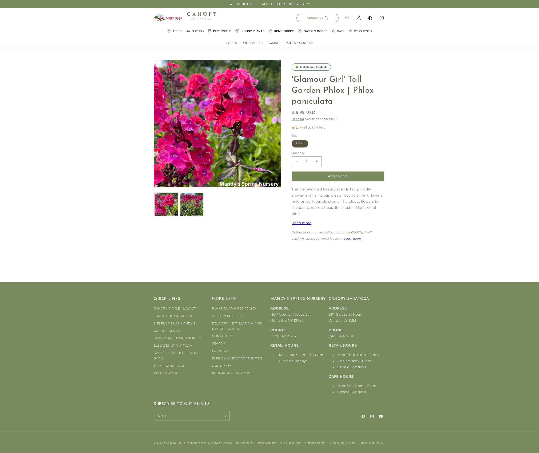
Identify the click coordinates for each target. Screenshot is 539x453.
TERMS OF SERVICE (169, 366)
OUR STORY (221, 366)
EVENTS (231, 43)
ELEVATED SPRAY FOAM (173, 345)
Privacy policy (267, 443)
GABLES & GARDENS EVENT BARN (176, 356)
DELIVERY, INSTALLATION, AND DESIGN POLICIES (237, 326)
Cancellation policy (371, 443)
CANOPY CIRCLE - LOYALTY (175, 308)
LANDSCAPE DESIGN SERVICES (179, 338)
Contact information (342, 443)
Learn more (352, 238)
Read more (301, 223)
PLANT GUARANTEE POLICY (234, 308)
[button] (347, 18)
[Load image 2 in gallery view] (192, 204)
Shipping (298, 119)
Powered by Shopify (219, 443)
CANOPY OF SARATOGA (173, 316)
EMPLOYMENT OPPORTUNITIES (237, 358)
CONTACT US (222, 336)
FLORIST (272, 43)
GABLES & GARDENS (299, 43)
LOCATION (220, 351)
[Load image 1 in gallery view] (166, 204)
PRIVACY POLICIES (227, 316)
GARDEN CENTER (167, 331)
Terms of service (290, 443)
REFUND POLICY (167, 373)
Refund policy (245, 443)
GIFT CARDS (251, 43)
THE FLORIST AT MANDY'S (174, 323)
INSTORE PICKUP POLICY (232, 373)
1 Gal (300, 143)
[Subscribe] (224, 416)
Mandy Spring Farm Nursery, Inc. (185, 443)
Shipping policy (315, 443)
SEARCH (218, 343)
